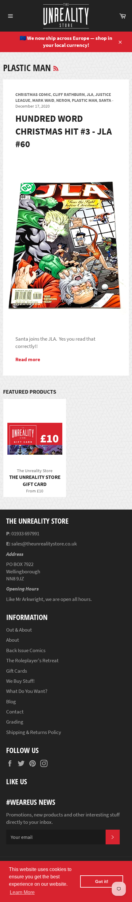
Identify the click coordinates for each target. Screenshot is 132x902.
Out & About (19, 629)
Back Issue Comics (25, 650)
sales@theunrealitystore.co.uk (44, 543)
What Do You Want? (26, 691)
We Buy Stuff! (20, 681)
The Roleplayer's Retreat (32, 660)
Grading (14, 721)
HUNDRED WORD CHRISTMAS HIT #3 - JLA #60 (63, 131)
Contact (15, 711)
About (12, 639)
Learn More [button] (22, 892)
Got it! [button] (101, 881)
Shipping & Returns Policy (33, 732)
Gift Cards (16, 670)
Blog (11, 701)
